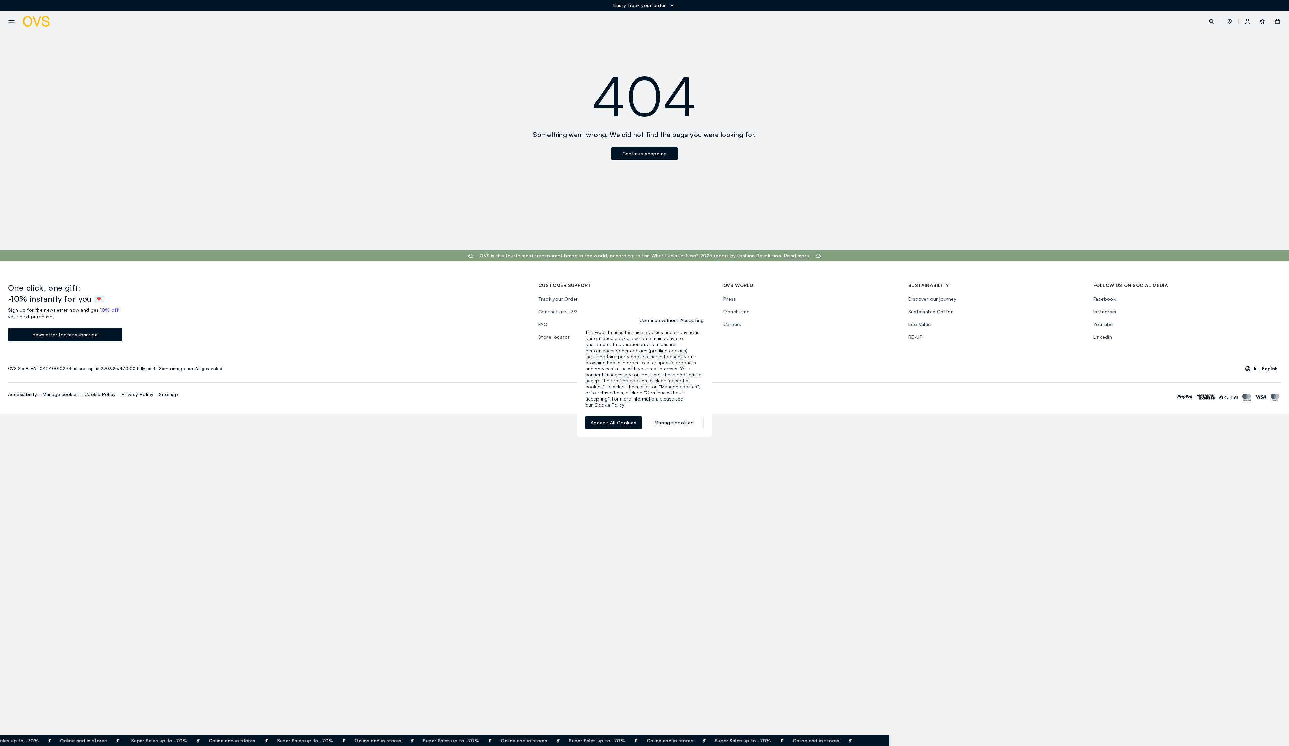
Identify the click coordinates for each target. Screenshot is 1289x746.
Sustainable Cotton (931, 311)
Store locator (554, 337)
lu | (1266, 368)
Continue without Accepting (671, 320)
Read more (796, 255)
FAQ (542, 324)
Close (872, 740)
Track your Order (558, 299)
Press (729, 299)
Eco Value (919, 324)
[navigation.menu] (11, 21)
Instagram (1104, 311)
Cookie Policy (100, 394)
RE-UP (915, 337)
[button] (1229, 21)
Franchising (736, 311)
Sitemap (168, 394)
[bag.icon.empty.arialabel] (1277, 21)
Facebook (1104, 299)
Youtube (1103, 324)
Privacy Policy (138, 394)
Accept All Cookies (614, 422)
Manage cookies (61, 394)
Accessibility (22, 394)
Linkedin (1102, 337)
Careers (732, 324)
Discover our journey (932, 299)
